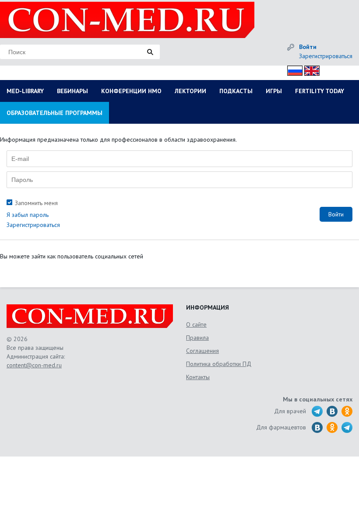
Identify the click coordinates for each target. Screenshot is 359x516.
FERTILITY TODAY (319, 91)
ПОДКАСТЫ (236, 91)
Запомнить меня (36, 203)
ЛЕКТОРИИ (190, 91)
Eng (309, 69)
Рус (292, 69)
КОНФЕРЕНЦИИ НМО (131, 91)
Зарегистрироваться (325, 56)
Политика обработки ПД (218, 364)
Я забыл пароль (28, 215)
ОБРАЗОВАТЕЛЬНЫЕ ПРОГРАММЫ (54, 113)
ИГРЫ (274, 91)
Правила (197, 338)
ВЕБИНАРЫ (72, 91)
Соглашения (202, 351)
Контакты (198, 377)
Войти (308, 47)
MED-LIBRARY (25, 91)
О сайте (196, 324)
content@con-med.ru (34, 365)
